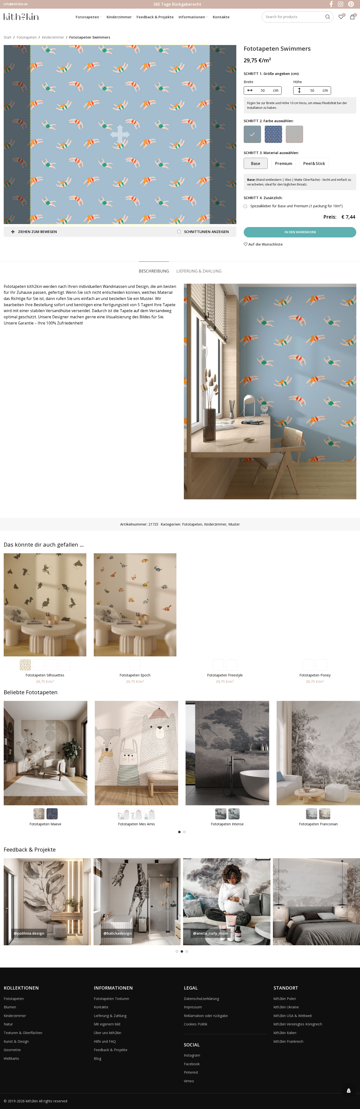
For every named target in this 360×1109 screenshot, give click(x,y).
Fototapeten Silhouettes (44, 675)
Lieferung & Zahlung (110, 1015)
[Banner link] (57, 902)
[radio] (252, 134)
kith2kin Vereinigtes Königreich (298, 1024)
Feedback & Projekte (110, 1049)
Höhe (297, 81)
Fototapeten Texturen (111, 998)
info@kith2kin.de (16, 4)
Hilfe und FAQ (105, 1041)
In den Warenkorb (300, 232)
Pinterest (191, 1072)
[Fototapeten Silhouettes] (45, 604)
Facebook (192, 1064)
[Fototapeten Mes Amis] (136, 753)
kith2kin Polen (285, 998)
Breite (248, 81)
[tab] (154, 268)
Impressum (193, 1007)
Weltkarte (11, 1058)
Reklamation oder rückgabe (206, 1015)
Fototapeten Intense (227, 824)
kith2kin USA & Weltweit (293, 1015)
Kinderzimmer (53, 37)
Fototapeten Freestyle (225, 675)
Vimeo (189, 1081)
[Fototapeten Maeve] (45, 753)
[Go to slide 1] (179, 832)
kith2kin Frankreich (288, 1041)
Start (7, 37)
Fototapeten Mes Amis (136, 824)
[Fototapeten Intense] (227, 753)
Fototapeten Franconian (318, 824)
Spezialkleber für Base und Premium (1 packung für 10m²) (296, 206)
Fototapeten (27, 37)
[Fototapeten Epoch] (135, 604)
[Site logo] (21, 16)
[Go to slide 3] (187, 951)
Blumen (10, 1007)
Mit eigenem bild (107, 1024)
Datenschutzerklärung (201, 998)
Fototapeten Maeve (45, 824)
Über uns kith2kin (107, 1032)
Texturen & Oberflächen (23, 1032)
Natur (8, 1024)
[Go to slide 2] (184, 832)
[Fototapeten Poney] (315, 604)
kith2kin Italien (285, 1032)
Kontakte (101, 1007)
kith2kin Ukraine (286, 1007)
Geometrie (12, 1049)
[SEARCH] (328, 17)
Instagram (192, 1055)
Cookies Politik (195, 1024)
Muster (234, 524)
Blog (97, 1058)
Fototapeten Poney (315, 675)
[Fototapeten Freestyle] (225, 604)
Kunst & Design (16, 1041)
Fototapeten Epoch (135, 675)
